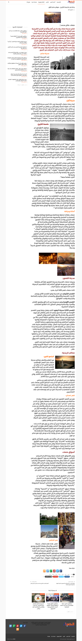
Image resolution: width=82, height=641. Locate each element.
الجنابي (59, 574)
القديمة (53, 574)
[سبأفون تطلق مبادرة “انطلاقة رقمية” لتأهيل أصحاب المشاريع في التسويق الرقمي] (52, 597)
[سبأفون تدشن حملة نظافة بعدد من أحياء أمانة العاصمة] (66, 597)
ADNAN (14, 639)
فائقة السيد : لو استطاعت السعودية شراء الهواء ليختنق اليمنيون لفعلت (65, 584)
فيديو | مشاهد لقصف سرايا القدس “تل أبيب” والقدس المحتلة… (17, 42)
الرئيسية (59, 2)
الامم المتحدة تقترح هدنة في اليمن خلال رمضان (39, 583)
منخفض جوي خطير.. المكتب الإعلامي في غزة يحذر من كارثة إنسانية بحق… (17, 69)
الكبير (50, 574)
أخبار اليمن (52, 2)
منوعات (28, 2)
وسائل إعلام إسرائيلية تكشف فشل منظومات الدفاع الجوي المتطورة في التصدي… (17, 58)
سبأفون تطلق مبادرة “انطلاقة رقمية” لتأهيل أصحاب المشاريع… (18, 37)
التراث (65, 574)
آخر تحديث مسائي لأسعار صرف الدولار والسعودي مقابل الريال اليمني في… (18, 75)
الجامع (63, 574)
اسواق (69, 574)
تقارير (47, 2)
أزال (71, 574)
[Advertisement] (17, 14)
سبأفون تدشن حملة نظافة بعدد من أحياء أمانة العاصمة (18, 31)
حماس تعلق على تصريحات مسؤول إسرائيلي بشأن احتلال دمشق (17, 64)
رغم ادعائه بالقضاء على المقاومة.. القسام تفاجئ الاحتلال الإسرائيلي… (17, 80)
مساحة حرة (34, 2)
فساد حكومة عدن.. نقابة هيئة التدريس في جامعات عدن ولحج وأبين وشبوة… (17, 53)
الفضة (56, 574)
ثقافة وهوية (41, 2)
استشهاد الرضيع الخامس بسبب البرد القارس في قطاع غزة (17, 47)
